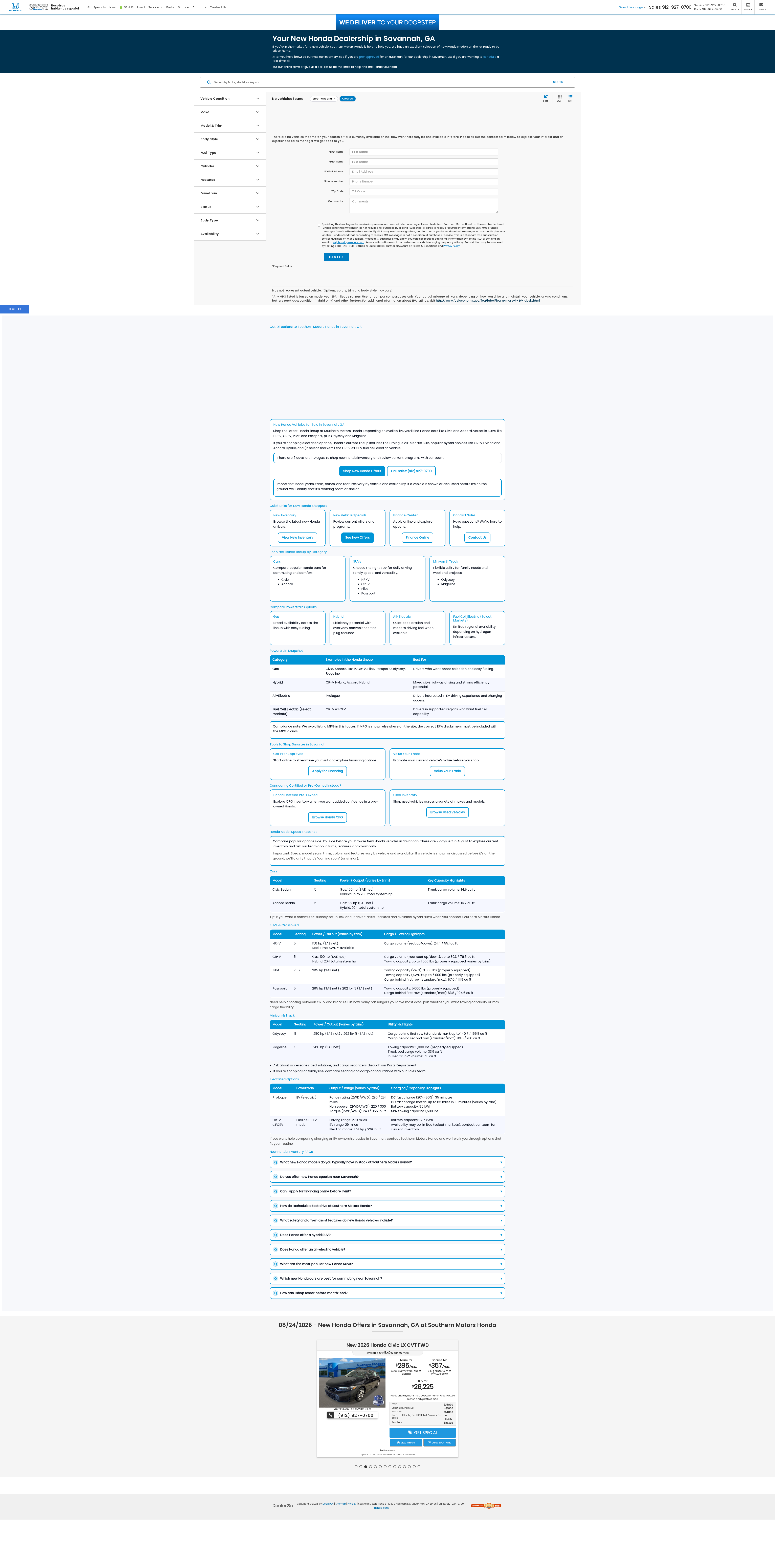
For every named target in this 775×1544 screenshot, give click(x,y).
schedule (489, 57)
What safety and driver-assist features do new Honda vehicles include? (388, 1220)
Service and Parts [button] (161, 7)
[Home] (88, 7)
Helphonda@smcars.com (348, 242)
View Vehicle (407, 1439)
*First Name (336, 151)
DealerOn (328, 1503)
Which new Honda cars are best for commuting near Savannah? (388, 1278)
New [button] (112, 7)
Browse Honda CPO (327, 817)
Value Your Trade (447, 771)
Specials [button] (99, 7)
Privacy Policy (451, 246)
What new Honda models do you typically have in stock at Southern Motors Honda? (388, 1162)
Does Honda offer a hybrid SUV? (388, 1235)
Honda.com (381, 1507)
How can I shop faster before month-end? (388, 1293)
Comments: (336, 201)
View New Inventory (297, 537)
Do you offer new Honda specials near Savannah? (388, 1176)
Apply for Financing (327, 771)
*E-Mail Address (334, 171)
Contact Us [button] (218, 7)
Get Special (425, 1429)
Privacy (352, 1503)
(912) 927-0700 (355, 1415)
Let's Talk (336, 257)
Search (558, 82)
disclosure (388, 1447)
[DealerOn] (282, 1505)
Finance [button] (183, 7)
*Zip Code (337, 191)
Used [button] (141, 7)
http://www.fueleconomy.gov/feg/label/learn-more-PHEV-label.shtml (488, 301)
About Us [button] (199, 7)
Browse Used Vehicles (447, 812)
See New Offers (357, 537)
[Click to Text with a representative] (14, 309)
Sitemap (340, 1503)
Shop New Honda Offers (362, 471)
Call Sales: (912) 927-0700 (411, 471)
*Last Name (336, 161)
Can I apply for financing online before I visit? (388, 1191)
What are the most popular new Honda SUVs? (388, 1264)
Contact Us (477, 537)
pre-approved (369, 57)
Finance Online (417, 537)
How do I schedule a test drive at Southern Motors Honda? (388, 1205)
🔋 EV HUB (126, 7)
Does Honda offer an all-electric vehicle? (388, 1249)
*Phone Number (334, 181)
